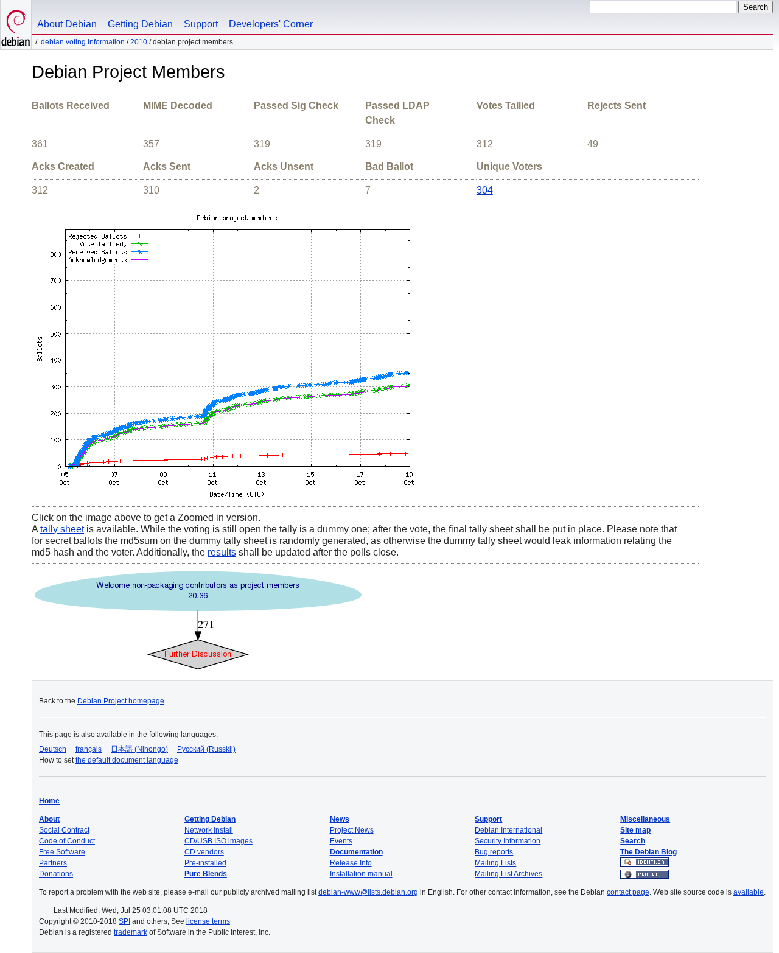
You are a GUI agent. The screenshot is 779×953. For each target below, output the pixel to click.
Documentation (356, 852)
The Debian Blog (648, 852)
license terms (208, 921)
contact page (628, 892)
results (222, 552)
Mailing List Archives (508, 874)
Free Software (62, 852)
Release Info (351, 863)
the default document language (126, 760)
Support (201, 24)
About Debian (67, 24)
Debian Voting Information (83, 42)
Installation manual (361, 874)
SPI (124, 921)
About (49, 819)
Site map (635, 830)
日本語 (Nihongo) (139, 749)
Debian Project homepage (120, 701)
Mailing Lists (495, 863)
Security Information (507, 841)
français (88, 749)
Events (341, 841)
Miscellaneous (645, 819)
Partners (53, 863)
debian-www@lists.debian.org (368, 892)
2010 (138, 42)
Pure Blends (205, 874)
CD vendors (204, 852)
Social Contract (64, 830)
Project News (352, 830)
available (748, 892)
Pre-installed (205, 863)
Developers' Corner (271, 24)
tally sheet (62, 529)
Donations (56, 874)
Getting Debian (140, 24)
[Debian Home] (16, 24)
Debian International (508, 830)
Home (49, 801)
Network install (208, 830)
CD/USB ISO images (218, 841)
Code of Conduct (67, 841)
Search (632, 841)
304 (485, 190)
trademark (130, 932)
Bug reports (494, 852)
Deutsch (52, 749)
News (339, 819)
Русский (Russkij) (206, 749)
